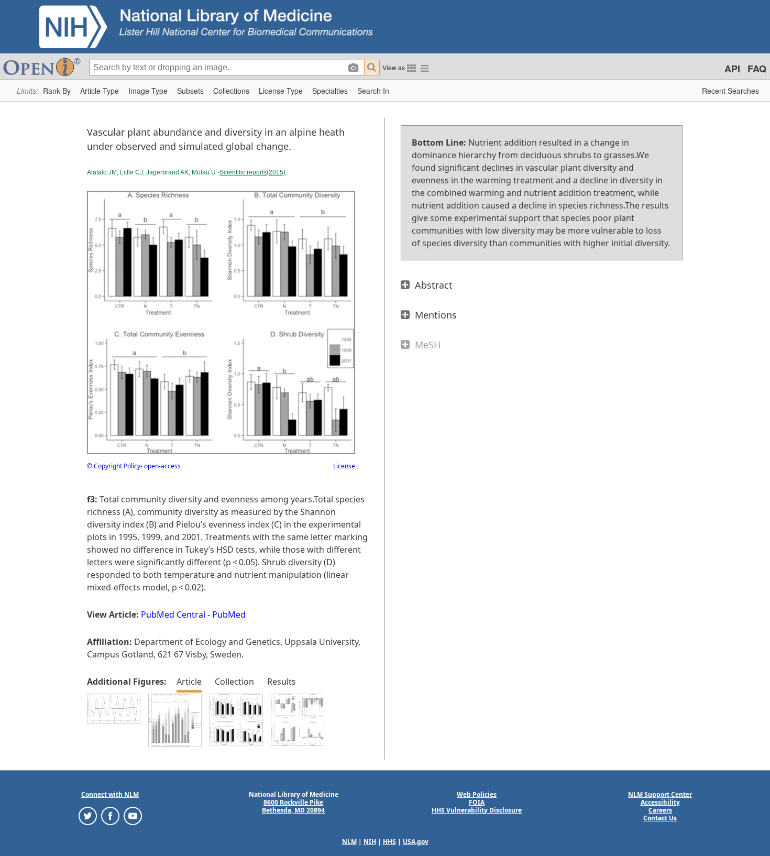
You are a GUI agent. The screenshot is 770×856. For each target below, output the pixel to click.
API (732, 68)
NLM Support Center (660, 794)
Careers (660, 810)
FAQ (756, 68)
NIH (370, 841)
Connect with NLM (110, 794)
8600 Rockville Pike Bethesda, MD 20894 (293, 806)
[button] (57, 91)
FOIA (477, 802)
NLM (349, 841)
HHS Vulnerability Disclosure (477, 810)
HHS (389, 841)
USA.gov (415, 841)
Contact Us (660, 818)
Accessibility (660, 802)
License (344, 466)
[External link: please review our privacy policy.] (88, 814)
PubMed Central (173, 614)
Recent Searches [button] (730, 90)
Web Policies (477, 794)
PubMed (229, 614)
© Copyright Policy (113, 466)
